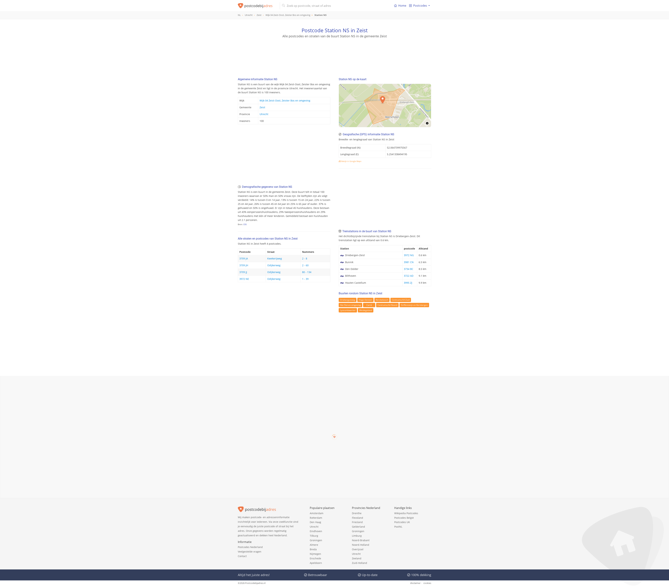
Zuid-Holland (359, 563)
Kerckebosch (382, 299)
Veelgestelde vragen (249, 551)
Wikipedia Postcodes (406, 513)
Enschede (315, 558)
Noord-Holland (360, 544)
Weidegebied (365, 310)
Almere (314, 544)
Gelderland (358, 526)
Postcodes (420, 5)
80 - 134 (306, 272)
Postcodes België (404, 517)
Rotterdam (316, 517)
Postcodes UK (402, 522)
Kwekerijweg (274, 258)
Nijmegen (315, 553)
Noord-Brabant (361, 540)
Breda (313, 549)
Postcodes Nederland (250, 547)
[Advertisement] (334, 54)
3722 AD (408, 275)
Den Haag (315, 522)
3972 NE (244, 279)
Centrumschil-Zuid (401, 299)
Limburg (357, 535)
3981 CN (409, 262)
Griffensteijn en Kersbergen (414, 305)
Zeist (262, 107)
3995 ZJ (408, 282)
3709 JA (243, 258)
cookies (427, 583)
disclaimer (415, 583)
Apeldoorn (316, 563)
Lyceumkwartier (348, 310)
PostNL (398, 526)
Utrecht (264, 114)
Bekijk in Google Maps (351, 161)
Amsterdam (316, 513)
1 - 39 (305, 279)
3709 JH (243, 265)
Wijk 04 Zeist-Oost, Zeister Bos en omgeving (285, 100)
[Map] (385, 105)
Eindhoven (316, 531)
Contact (242, 556)
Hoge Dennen (365, 299)
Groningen (316, 540)
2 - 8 (304, 258)
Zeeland (356, 558)
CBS (245, 224)
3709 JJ (243, 272)
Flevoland (357, 517)
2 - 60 (305, 265)
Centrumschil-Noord (387, 305)
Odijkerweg (273, 265)
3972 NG (409, 255)
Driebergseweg (347, 299)
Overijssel (357, 549)
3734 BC (408, 269)
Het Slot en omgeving (350, 305)
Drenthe (357, 513)
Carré (369, 305)
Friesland (357, 522)
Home (402, 5)
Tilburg (314, 535)
